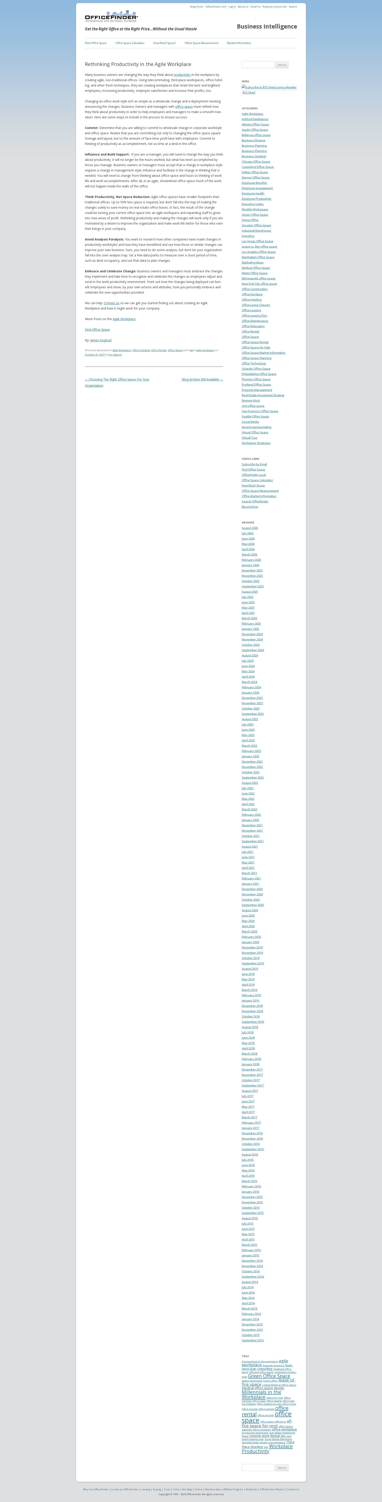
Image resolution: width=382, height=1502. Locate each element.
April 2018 (248, 1048)
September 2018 (253, 1022)
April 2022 (248, 804)
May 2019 (248, 979)
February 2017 (251, 1123)
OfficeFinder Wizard (272, 1489)
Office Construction (254, 289)
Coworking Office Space (258, 167)
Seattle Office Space (255, 416)
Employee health (253, 193)
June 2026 (248, 538)
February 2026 (251, 560)
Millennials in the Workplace (261, 1394)
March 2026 (249, 554)
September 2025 (253, 586)
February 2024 (251, 687)
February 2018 (251, 1059)
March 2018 (249, 1054)
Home (198, 1489)
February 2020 (251, 937)
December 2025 (252, 570)
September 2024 (253, 650)
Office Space (175, 350)
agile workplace (205, 350)
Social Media (250, 422)
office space (184, 106)
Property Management (257, 390)
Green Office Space (255, 215)
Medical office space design (263, 1388)
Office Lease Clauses (256, 305)
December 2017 (252, 1069)
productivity (182, 75)
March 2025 (249, 618)
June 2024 (248, 666)
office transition (262, 1429)
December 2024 (252, 634)
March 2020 (249, 931)
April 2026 (248, 549)
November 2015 (252, 1202)
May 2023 (248, 735)
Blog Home (196, 6)
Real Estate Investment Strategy (263, 395)
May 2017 (248, 1107)
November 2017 (252, 1075)
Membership (212, 1489)
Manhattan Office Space (258, 257)
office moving (250, 1409)
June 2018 (248, 1038)
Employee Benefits (254, 183)
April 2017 (248, 1112)
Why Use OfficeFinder (96, 1489)
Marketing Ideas (253, 262)
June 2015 (248, 1229)
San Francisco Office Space (260, 411)
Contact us (111, 303)
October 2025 (251, 581)
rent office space (253, 406)
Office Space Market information (263, 353)
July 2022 (247, 788)
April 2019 (248, 985)
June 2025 (248, 602)
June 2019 (248, 974)
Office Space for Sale (256, 347)
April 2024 (248, 677)
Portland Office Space (256, 385)
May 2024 (248, 671)
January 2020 (250, 942)
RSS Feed (249, 92)
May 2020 (248, 921)
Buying (157, 1489)
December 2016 (252, 1133)
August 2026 (250, 528)
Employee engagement (257, 188)
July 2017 (247, 1096)
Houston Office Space (256, 225)
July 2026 (247, 533)
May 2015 (248, 1234)
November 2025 (252, 576)
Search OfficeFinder (255, 501)
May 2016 (248, 1170)
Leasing (145, 1489)
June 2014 (248, 1292)
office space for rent (267, 1423)
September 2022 (253, 777)
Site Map (187, 1489)
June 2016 (248, 1165)
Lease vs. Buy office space (259, 246)
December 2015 (252, 1197)
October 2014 (251, 1271)
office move (289, 1404)
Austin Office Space (255, 130)
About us (243, 6)
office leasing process (269, 1404)
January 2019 (250, 1000)
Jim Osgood (115, 354)
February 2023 (251, 751)
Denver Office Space (255, 177)
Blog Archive (250, 507)
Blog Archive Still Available (202, 379)
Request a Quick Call (275, 6)
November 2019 (252, 953)
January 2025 (250, 629)
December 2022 (252, 762)
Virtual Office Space (255, 432)
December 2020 (252, 889)
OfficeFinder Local (254, 475)
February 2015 (251, 1250)
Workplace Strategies (256, 443)
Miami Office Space (254, 273)
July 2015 (247, 1223)
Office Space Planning (256, 358)
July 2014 (247, 1287)
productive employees (255, 1432)
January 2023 (250, 756)
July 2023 (247, 724)
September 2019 (253, 963)
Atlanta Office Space (255, 124)
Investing (248, 236)
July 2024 (247, 661)
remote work (259, 1435)
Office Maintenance (255, 321)
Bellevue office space (256, 135)
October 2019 (251, 958)
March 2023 (249, 746)
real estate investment (282, 1432)
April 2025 (248, 613)
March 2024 (249, 682)
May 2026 (248, 544)
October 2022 (251, 772)
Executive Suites (253, 204)
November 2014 (252, 1266)
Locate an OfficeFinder (124, 1489)
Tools (167, 1489)
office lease (258, 1400)
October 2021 (251, 836)
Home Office (250, 220)
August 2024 (250, 655)
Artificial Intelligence (255, 119)
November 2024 (252, 639)
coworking (265, 1368)
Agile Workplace (124, 319)
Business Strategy (254, 156)
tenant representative (256, 427)
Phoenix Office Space (256, 379)
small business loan (253, 1439)
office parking (266, 1409)
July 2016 (247, 1160)
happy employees (252, 1380)
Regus (245, 1436)
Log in (232, 6)
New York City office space (259, 284)
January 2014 (250, 1319)
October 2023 (251, 708)
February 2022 (251, 815)
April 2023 (248, 740)
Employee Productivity (256, 199)
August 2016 (250, 1154)
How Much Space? (164, 43)
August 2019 (250, 969)
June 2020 (248, 915)
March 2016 (249, 1181)
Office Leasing (251, 310)
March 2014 (249, 1308)
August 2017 (250, 1091)
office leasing (273, 1400)
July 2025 (247, 597)
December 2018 (252, 1006)
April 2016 (248, 1176)
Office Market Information (259, 496)
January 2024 (250, 692)
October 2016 (251, 1144)
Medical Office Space (256, 268)
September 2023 (253, 714)
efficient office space (261, 1372)
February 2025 (251, 623)
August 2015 (250, 1218)
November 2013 (252, 1330)
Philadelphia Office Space (259, 374)
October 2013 (251, 1335)
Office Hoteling (141, 350)
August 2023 (250, 719)
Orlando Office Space (256, 369)
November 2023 (252, 703)
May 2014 (248, 1298)
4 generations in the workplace (260, 1361)
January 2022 (250, 820)
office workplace (284, 1429)
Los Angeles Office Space (259, 252)
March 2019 (249, 990)
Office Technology (254, 363)
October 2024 (251, 645)
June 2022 (248, 793)
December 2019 (252, 947)
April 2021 (248, 868)
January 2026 (250, 565)
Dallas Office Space (255, 172)
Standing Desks (250, 1442)
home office (270, 1380)
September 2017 (253, 1085)
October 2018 (251, 1016)
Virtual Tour (249, 438)
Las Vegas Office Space (257, 241)
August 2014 (250, 1282)
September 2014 (253, 1277)
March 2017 (249, 1117)
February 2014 (251, 1314)
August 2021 (250, 846)
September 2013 (253, 1340)
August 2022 (250, 783)
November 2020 (252, 894)
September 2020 (253, 905)
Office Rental (158, 350)
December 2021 (252, 825)
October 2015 (251, 1208)
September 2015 (253, 1213)
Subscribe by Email (254, 464)
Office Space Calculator (130, 43)
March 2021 (249, 873)
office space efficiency (273, 1421)
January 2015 (250, 1255)
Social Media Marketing (278, 1439)
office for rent (274, 1397)
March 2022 (249, 809)
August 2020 (250, 910)
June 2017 (248, 1101)
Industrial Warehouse (256, 231)
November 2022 (252, 767)
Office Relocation (253, 326)
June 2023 (248, 730)
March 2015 (249, 1245)
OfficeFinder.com (216, 6)
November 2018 (252, 1011)
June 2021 (248, 857)
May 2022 (248, 799)
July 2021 (247, 852)
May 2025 (248, 608)
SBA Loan (286, 1436)
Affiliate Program (233, 1489)
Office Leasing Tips (254, 315)
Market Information (239, 43)
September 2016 (253, 1149)
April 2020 (248, 926)
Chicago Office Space (256, 161)
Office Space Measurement (201, 43)
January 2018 (250, 1064)
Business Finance (253, 140)
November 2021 (252, 831)
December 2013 (252, 1324)
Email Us (255, 6)
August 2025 (250, 592)
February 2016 (251, 1186)
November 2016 (252, 1138)
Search (293, 6)
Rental (275, 1435)
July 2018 (247, 1032)
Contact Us (292, 1489)
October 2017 (251, 1080)
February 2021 (251, 878)
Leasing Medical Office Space (279, 1385)
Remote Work (251, 400)
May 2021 (248, 862)
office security (266, 1415)
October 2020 (251, 900)
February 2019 (251, 995)
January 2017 (250, 1128)
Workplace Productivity (267, 1448)
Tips (266, 1447)
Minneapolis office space (258, 278)
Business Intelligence (267, 26)
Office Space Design (255, 342)
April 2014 (248, 1303)
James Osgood (100, 340)
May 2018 (248, 1043)
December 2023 (252, 698)
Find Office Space (96, 43)
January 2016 (250, 1192)
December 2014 (252, 1261)
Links (176, 1489)
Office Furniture (252, 294)
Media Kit (251, 1489)
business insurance (274, 1365)
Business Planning (254, 146)
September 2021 (253, 841)
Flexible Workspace (255, 209)
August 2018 (250, 1027)
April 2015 (248, 1239)
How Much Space (253, 485)
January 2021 (250, 884)
